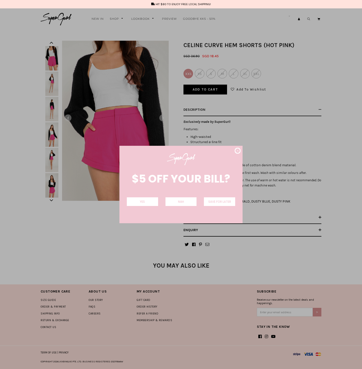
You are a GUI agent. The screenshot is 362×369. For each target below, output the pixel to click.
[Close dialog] (237, 150)
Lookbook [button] (140, 18)
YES (142, 202)
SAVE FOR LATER (219, 202)
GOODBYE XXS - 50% (199, 18)
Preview (169, 18)
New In (98, 18)
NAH (181, 202)
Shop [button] (114, 18)
